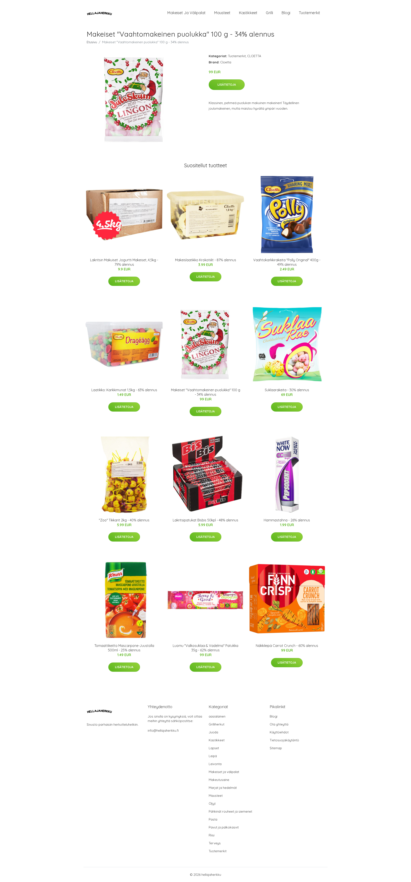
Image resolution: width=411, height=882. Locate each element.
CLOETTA (254, 56)
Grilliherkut (216, 724)
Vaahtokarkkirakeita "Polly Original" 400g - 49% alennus (286, 262)
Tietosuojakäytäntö (284, 740)
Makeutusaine (219, 780)
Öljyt (212, 803)
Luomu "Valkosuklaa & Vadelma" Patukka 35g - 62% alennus (205, 647)
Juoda (213, 732)
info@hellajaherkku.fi (163, 730)
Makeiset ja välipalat (186, 12)
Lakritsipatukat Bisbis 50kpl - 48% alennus (205, 520)
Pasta (213, 819)
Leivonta (215, 764)
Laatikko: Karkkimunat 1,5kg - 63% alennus (124, 390)
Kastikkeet (248, 12)
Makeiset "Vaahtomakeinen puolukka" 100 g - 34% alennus (205, 392)
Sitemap (276, 748)
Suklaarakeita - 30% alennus (287, 390)
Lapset (214, 748)
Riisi (211, 835)
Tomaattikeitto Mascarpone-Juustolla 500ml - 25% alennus (124, 647)
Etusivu (92, 42)
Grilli (269, 12)
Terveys (215, 843)
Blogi (285, 12)
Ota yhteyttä (279, 724)
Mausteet (222, 12)
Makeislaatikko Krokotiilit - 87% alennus (205, 260)
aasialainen (217, 716)
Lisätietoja (226, 85)
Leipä (213, 756)
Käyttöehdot (279, 732)
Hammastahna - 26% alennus (287, 520)
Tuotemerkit (309, 12)
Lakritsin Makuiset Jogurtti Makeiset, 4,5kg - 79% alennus (124, 262)
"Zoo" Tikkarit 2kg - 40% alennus (124, 520)
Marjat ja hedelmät (223, 788)
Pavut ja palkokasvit (224, 827)
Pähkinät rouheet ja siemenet (230, 811)
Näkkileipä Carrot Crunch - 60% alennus (287, 645)
